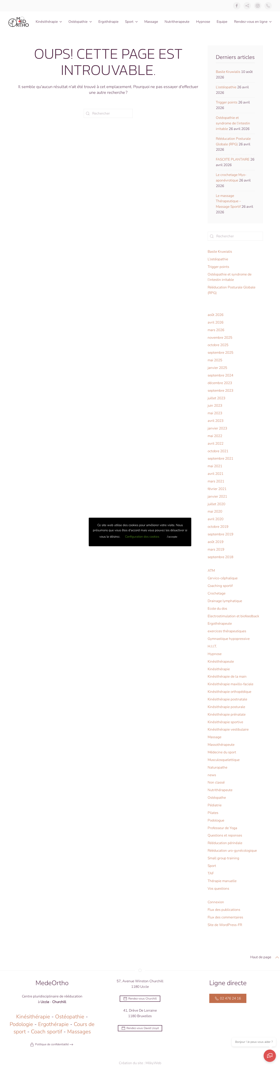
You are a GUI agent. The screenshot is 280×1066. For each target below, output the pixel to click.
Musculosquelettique (224, 759)
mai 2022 (215, 436)
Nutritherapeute (177, 21)
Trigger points (226, 102)
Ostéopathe (217, 797)
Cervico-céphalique (223, 578)
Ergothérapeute (220, 623)
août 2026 (215, 314)
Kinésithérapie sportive (225, 722)
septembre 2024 (220, 375)
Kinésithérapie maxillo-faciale (230, 684)
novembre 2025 (220, 337)
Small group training (223, 858)
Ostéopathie (69, 1016)
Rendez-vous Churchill (142, 999)
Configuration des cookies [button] (142, 537)
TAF (211, 873)
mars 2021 (216, 481)
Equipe (222, 21)
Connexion (216, 902)
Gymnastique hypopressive (229, 638)
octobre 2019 (218, 526)
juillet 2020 (216, 504)
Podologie (21, 1024)
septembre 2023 (220, 390)
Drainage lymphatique (225, 601)
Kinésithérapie (219, 669)
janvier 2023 (217, 428)
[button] (277, 957)
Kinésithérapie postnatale (227, 699)
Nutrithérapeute (220, 790)
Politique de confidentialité (52, 1044)
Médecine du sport (222, 752)
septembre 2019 (220, 534)
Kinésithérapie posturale (226, 707)
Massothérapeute (221, 744)
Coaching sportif (220, 585)
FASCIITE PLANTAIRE (232, 159)
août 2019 (215, 541)
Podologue (216, 820)
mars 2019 (216, 549)
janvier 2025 (217, 367)
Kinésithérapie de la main (227, 676)
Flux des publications (224, 909)
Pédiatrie (215, 805)
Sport (212, 865)
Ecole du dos (217, 608)
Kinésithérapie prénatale (227, 714)
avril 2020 (215, 519)
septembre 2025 (220, 352)
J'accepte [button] (172, 537)
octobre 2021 (218, 451)
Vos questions (218, 888)
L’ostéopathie (226, 87)
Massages (79, 1031)
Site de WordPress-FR (225, 925)
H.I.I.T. (212, 646)
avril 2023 (215, 420)
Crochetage (216, 593)
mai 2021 (215, 466)
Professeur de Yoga (222, 828)
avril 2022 (215, 443)
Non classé (216, 782)
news (212, 775)
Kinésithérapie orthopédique (229, 691)
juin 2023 (215, 405)
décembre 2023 (220, 383)
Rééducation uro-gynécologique (232, 850)
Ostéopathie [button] (78, 21)
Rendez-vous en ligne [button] (250, 21)
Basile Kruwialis (228, 71)
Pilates (213, 812)
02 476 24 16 (230, 998)
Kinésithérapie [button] (47, 21)
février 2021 (217, 489)
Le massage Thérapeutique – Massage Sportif (228, 201)
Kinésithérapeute (221, 661)
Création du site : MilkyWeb (140, 1063)
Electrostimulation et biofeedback (233, 616)
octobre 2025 (218, 345)
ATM (211, 570)
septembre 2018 (220, 557)
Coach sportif (46, 1031)
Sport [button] (129, 21)
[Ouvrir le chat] (270, 1056)
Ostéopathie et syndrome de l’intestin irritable (233, 123)
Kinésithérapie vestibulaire (228, 729)
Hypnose (203, 21)
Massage (151, 21)
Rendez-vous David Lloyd (142, 1028)
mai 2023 (215, 413)
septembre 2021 (220, 458)
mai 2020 (215, 511)
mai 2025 (215, 360)
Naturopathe (217, 767)
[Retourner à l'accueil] (18, 21)
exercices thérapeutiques (227, 631)
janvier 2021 (217, 496)
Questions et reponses (225, 835)
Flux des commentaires (225, 917)
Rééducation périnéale (225, 843)
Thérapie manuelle (222, 881)
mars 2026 (216, 330)
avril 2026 (215, 322)
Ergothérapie (108, 21)
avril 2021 (215, 473)
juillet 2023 (216, 398)
